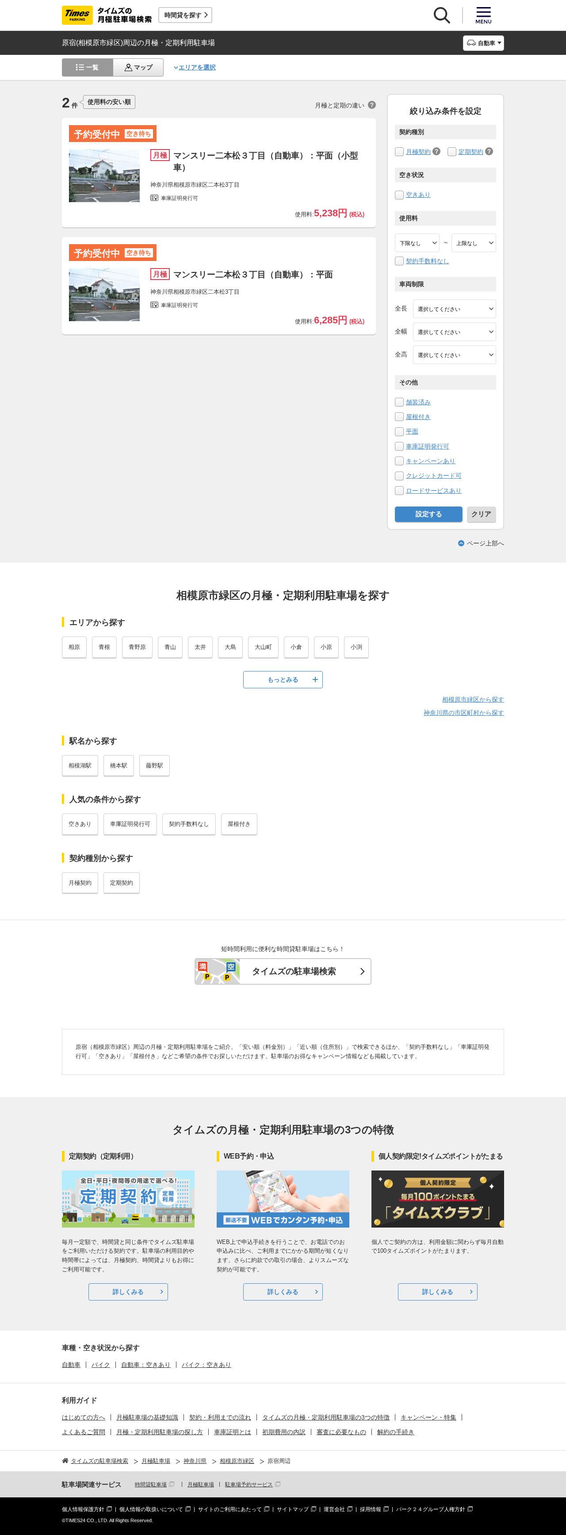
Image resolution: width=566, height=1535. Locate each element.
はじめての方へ (83, 1417)
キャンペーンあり (430, 460)
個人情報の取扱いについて (151, 1509)
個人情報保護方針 (83, 1509)
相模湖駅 (80, 765)
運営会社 (334, 1509)
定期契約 (471, 151)
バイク (101, 1364)
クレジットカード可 (434, 475)
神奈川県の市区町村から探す (464, 712)
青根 (104, 647)
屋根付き (418, 416)
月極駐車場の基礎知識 (147, 1417)
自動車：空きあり (146, 1364)
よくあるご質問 (83, 1431)
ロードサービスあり (434, 490)
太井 (200, 647)
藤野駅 (154, 765)
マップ (143, 67)
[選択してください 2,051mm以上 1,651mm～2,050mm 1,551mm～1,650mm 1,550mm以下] (454, 354)
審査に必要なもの (341, 1431)
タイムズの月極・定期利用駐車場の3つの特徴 (326, 1417)
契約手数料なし (427, 261)
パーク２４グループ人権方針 (430, 1509)
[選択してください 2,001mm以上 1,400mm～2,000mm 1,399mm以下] (454, 331)
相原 (74, 647)
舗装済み (418, 402)
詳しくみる (128, 1291)
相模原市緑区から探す (473, 699)
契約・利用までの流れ (220, 1417)
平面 (412, 431)
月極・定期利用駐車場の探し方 (159, 1431)
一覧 (92, 67)
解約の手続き (395, 1431)
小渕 (356, 647)
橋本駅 (118, 765)
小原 (326, 647)
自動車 (71, 1364)
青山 (170, 647)
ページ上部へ (485, 543)
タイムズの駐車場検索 (294, 971)
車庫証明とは (232, 1431)
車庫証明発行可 (427, 446)
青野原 (137, 647)
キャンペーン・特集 (428, 1417)
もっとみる (283, 679)
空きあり (418, 194)
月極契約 (418, 151)
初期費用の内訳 (284, 1431)
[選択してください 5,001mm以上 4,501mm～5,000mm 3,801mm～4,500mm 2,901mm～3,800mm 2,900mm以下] (454, 308)
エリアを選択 (197, 67)
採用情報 (370, 1509)
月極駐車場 (200, 1484)
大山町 (263, 647)
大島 (230, 647)
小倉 (296, 647)
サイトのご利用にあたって (230, 1509)
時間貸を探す (183, 15)
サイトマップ (293, 1509)
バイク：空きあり (206, 1364)
